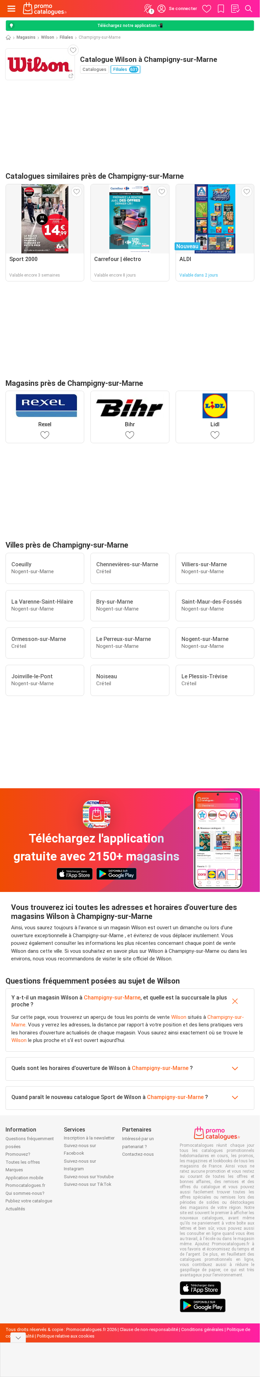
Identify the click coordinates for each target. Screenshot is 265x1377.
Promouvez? (18, 1154)
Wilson (47, 37)
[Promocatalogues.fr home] (45, 8)
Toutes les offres (23, 1162)
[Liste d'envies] (235, 8)
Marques (14, 1169)
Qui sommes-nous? (25, 1193)
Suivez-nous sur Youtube (89, 1176)
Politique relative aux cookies (66, 1336)
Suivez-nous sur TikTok (87, 1184)
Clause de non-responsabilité (149, 1329)
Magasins (26, 37)
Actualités (15, 1208)
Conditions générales (202, 1329)
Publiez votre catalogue (29, 1200)
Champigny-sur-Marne (112, 997)
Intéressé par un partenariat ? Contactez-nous (138, 1146)
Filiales (66, 37)
